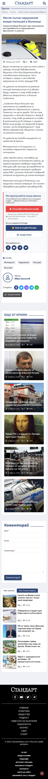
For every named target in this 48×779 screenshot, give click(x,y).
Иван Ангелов (22, 279)
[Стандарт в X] (25, 247)
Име (6, 531)
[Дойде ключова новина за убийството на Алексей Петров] (24, 365)
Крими (13, 12)
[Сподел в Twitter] (21, 287)
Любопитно (24, 724)
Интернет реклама (24, 762)
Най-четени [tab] (9, 590)
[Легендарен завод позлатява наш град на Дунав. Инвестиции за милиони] (9, 646)
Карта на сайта (24, 772)
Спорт (24, 734)
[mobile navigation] (4, 3)
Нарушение (24, 262)
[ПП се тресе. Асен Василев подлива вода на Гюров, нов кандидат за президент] (9, 631)
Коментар (9, 551)
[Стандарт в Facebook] (8, 247)
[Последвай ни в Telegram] (34, 697)
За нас (24, 752)
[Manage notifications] (42, 773)
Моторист (9, 262)
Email (6, 541)
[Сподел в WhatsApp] (36, 287)
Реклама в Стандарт (24, 765)
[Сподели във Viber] (26, 287)
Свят (24, 731)
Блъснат (8, 267)
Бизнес (24, 728)
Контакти (24, 769)
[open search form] (44, 3)
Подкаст (24, 718)
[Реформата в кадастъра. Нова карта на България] (9, 616)
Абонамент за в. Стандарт (24, 775)
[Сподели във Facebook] (16, 287)
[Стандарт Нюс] (24, 691)
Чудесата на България (24, 721)
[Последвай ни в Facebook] (15, 697)
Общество (24, 714)
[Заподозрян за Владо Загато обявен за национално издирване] (24, 397)
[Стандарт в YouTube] (14, 247)
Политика (24, 711)
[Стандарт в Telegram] (20, 247)
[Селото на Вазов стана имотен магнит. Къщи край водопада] (9, 600)
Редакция (24, 759)
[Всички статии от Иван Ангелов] (8, 277)
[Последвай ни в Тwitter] (27, 697)
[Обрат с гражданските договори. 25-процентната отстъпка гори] (9, 662)
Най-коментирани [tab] (27, 590)
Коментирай (13, 294)
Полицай (37, 262)
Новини (5, 12)
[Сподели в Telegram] (31, 287)
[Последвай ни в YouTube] (21, 697)
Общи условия (24, 755)
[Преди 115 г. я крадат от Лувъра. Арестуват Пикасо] (24, 429)
